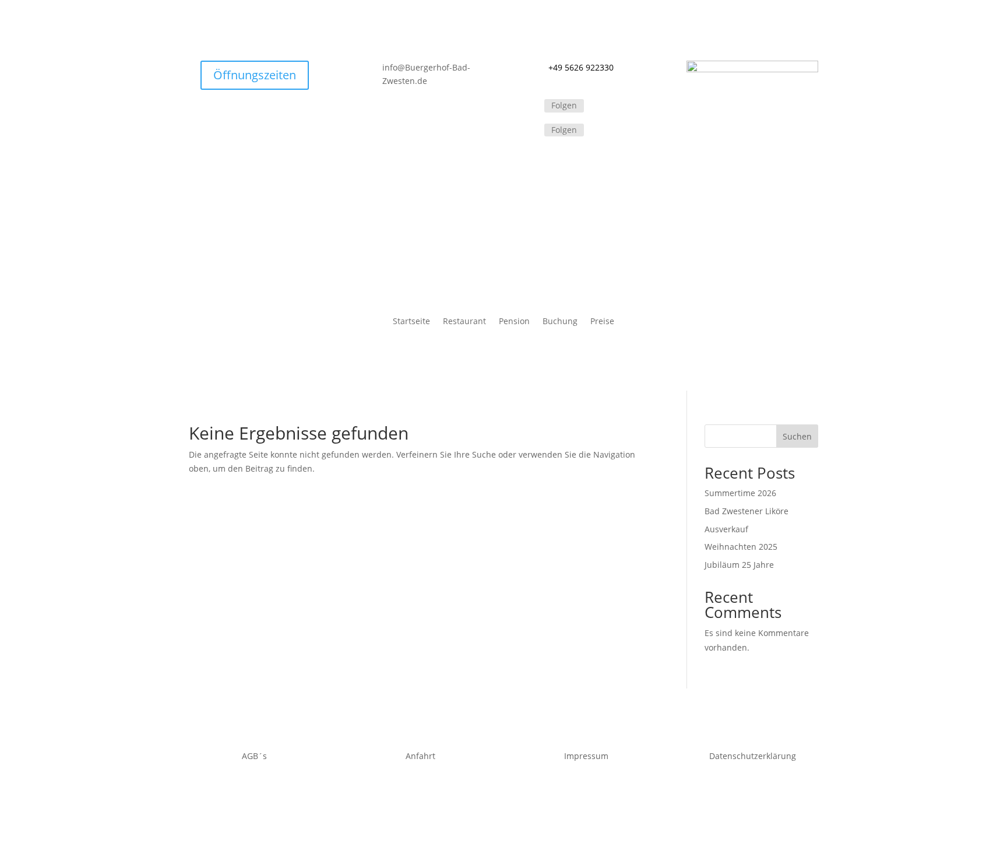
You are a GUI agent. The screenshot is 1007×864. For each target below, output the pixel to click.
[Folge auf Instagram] (530, 130)
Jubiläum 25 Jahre (739, 564)
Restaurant (464, 321)
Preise (602, 321)
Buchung (560, 321)
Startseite (411, 321)
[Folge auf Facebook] (530, 106)
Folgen (564, 105)
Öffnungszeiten (254, 75)
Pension (514, 321)
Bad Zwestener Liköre (746, 511)
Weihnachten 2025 (741, 546)
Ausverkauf (726, 529)
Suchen (797, 436)
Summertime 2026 (740, 492)
